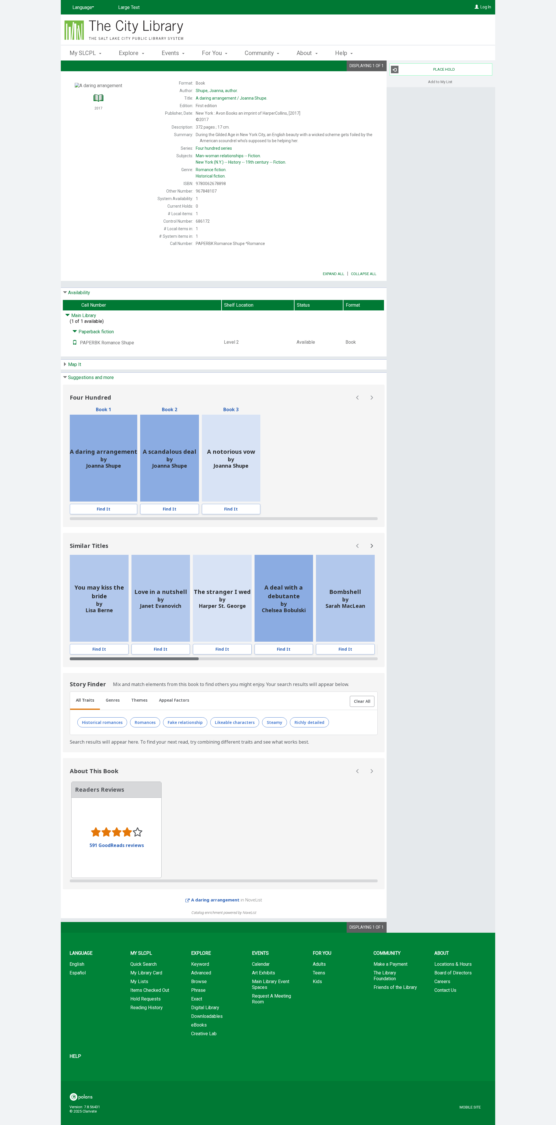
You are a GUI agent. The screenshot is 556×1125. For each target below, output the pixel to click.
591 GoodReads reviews (116, 845)
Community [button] (260, 53)
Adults (319, 964)
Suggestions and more (91, 377)
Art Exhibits (263, 973)
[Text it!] (74, 342)
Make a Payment (390, 964)
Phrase (198, 990)
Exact (196, 999)
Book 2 (169, 409)
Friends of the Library (395, 987)
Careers (442, 981)
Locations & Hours (453, 964)
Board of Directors (453, 973)
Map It (74, 364)
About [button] (305, 53)
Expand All (333, 274)
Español (78, 973)
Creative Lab (204, 1033)
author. (217, 90)
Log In (485, 7)
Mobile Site (470, 1107)
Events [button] (171, 53)
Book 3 (231, 409)
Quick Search (143, 964)
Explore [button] (129, 53)
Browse (199, 981)
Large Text (129, 7)
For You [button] (212, 53)
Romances (145, 722)
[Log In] (477, 7)
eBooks (199, 1025)
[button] (362, 701)
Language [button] (81, 953)
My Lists (139, 981)
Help (75, 1056)
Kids (317, 981)
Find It (103, 509)
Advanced (201, 973)
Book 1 (103, 409)
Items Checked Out (149, 990)
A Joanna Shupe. (231, 98)
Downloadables (207, 1016)
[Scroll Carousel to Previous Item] (358, 398)
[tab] (85, 701)
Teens (319, 973)
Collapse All (363, 274)
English (77, 964)
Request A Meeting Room (271, 999)
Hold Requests (145, 999)
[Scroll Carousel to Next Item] (371, 398)
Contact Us (445, 990)
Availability (79, 292)
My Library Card (146, 973)
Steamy (274, 722)
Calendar (261, 964)
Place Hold (444, 69)
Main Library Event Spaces (270, 984)
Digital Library (205, 1007)
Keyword (200, 964)
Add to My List (440, 81)
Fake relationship (185, 722)
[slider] (224, 518)
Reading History (146, 1007)
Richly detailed (309, 722)
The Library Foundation (385, 975)
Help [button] (342, 53)
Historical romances (102, 722)
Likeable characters (235, 722)
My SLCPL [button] (83, 53)
